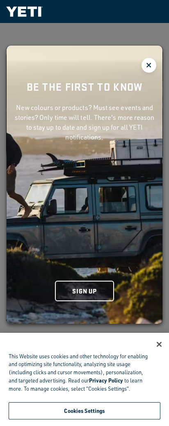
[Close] (159, 344)
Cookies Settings (84, 410)
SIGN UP (84, 290)
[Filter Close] (149, 65)
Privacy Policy (106, 380)
